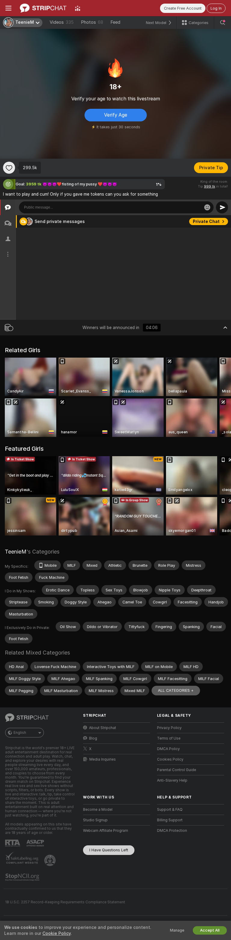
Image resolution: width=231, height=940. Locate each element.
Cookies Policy (170, 759)
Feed (115, 22)
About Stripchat (102, 728)
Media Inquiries (102, 759)
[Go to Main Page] (43, 8)
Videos (62, 22)
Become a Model (97, 809)
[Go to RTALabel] (13, 843)
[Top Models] (77, 8)
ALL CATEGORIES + (176, 690)
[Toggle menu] (8, 8)
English (20, 733)
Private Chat (206, 221)
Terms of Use (168, 738)
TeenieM (15, 551)
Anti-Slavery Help (172, 780)
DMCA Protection (172, 831)
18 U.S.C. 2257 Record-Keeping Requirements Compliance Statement (65, 902)
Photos (92, 22)
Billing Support (170, 820)
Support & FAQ (170, 809)
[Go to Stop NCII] (23, 877)
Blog (93, 738)
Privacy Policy (169, 728)
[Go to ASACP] (35, 843)
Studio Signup (95, 820)
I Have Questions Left (108, 850)
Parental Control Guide (176, 770)
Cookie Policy (56, 933)
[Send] (222, 207)
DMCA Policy (168, 749)
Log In (216, 8)
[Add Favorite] (9, 168)
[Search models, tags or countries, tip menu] (222, 22)
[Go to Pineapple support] (50, 860)
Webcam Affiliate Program (105, 831)
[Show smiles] (207, 207)
